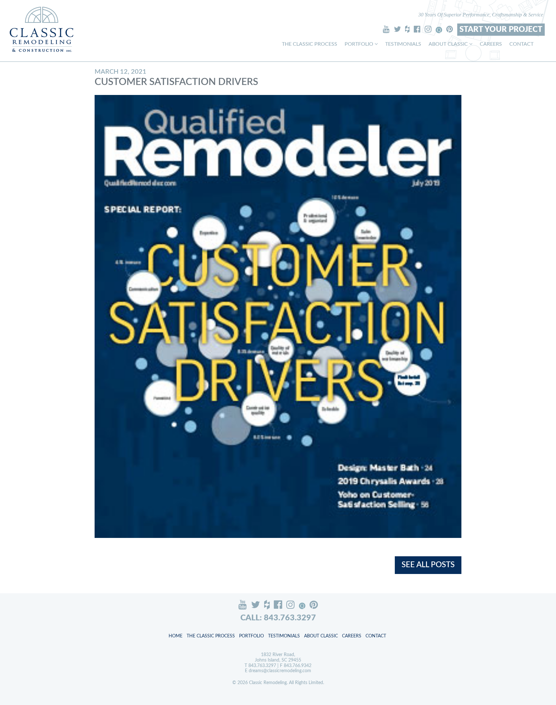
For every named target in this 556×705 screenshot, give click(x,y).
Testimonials (403, 44)
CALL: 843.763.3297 (278, 618)
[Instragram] (428, 29)
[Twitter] (397, 29)
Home (175, 636)
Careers (491, 44)
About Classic (449, 44)
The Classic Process (309, 44)
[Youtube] (386, 29)
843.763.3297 (262, 665)
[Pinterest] (449, 29)
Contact (521, 44)
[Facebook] (417, 29)
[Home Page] (41, 29)
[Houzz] (407, 29)
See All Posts (428, 565)
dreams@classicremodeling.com (280, 671)
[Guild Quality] (439, 30)
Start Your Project (500, 29)
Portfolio (360, 44)
